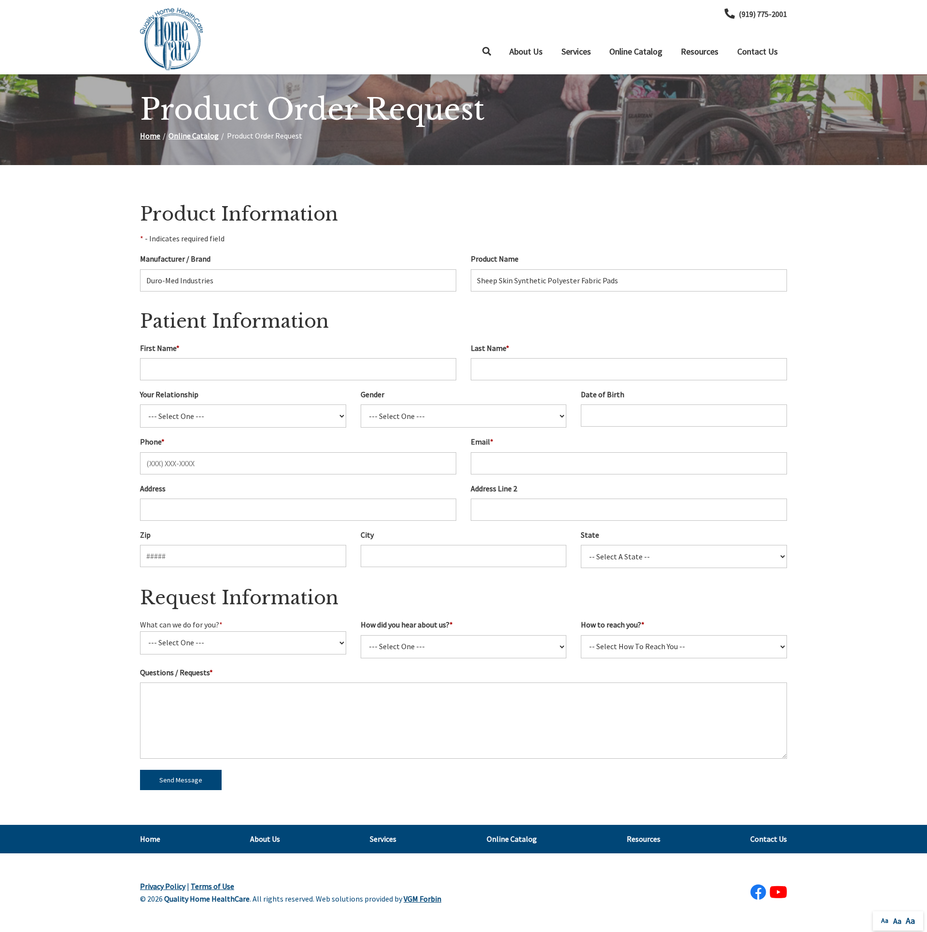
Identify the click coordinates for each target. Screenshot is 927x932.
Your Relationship (169, 394)
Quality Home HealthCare (207, 899)
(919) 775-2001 (763, 14)
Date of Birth (602, 394)
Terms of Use (212, 886)
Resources (699, 51)
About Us (526, 51)
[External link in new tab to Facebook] (758, 892)
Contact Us (757, 51)
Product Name (495, 259)
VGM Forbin (422, 899)
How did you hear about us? (407, 624)
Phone (152, 441)
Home (150, 135)
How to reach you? (613, 624)
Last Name (490, 348)
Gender (372, 394)
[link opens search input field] (486, 52)
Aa (884, 920)
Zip (145, 535)
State (590, 535)
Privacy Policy (162, 886)
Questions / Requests (176, 672)
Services (576, 51)
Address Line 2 (494, 488)
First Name (160, 348)
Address (153, 488)
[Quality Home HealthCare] (171, 39)
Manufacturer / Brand (175, 259)
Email (482, 441)
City (367, 535)
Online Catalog (635, 51)
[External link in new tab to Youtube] (778, 892)
